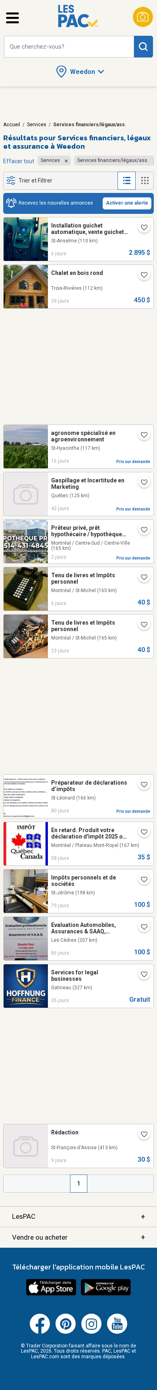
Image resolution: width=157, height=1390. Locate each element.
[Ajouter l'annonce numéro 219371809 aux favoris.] (141, 880)
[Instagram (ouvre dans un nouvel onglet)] (91, 1332)
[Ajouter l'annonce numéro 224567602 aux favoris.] (141, 975)
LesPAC (78, 1216)
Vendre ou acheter (78, 1237)
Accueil (11, 124)
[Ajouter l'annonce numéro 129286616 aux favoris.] (141, 625)
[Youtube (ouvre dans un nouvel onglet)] (117, 1332)
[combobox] (69, 47)
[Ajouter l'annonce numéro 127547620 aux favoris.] (141, 530)
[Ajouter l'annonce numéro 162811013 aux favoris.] (141, 927)
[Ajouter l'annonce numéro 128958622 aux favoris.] (141, 578)
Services (36, 124)
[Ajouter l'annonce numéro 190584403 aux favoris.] (141, 483)
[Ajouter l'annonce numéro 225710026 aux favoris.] (141, 1135)
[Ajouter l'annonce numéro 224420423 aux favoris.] (141, 275)
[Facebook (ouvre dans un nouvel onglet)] (40, 1332)
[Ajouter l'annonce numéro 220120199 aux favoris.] (141, 785)
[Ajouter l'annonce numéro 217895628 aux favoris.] (141, 833)
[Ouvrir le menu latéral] (12, 17)
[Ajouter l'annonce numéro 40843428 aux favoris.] (141, 228)
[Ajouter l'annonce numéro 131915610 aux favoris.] (141, 435)
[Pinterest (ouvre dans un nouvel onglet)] (65, 1332)
